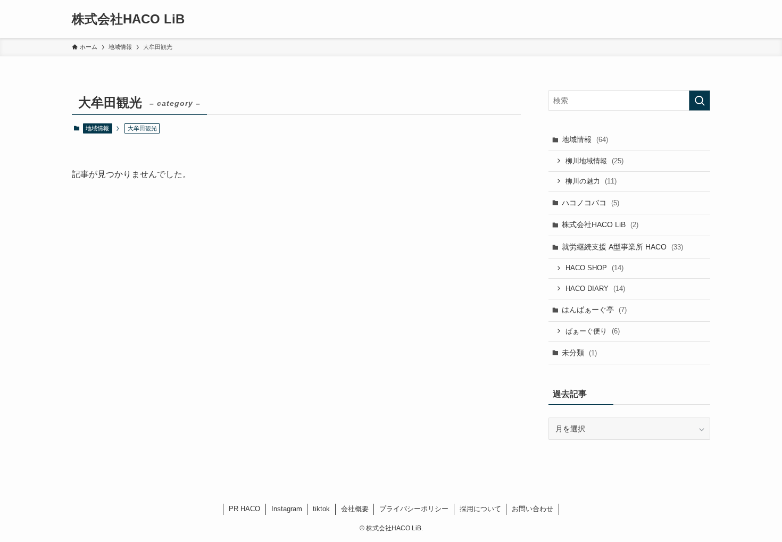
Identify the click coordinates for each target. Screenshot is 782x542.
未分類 (579, 352)
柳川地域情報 (594, 161)
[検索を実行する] (699, 100)
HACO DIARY (595, 289)
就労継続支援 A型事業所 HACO (622, 247)
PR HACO (244, 509)
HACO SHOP (594, 268)
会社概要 (355, 509)
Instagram (286, 509)
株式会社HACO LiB (128, 19)
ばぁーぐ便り (592, 331)
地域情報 (97, 128)
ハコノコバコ (590, 202)
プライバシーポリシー (413, 509)
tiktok (321, 509)
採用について (480, 509)
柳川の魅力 (591, 181)
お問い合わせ (532, 509)
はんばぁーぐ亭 (594, 309)
